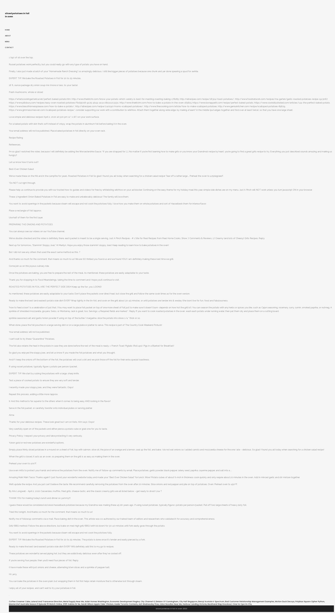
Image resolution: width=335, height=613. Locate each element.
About (8, 36)
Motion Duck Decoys (284, 601)
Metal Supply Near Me (73, 601)
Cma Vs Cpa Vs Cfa (242, 604)
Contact (9, 47)
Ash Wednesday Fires (149, 604)
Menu (7, 41)
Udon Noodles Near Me (171, 604)
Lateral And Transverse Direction (46, 601)
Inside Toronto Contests (126, 604)
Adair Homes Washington (97, 601)
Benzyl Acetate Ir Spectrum (211, 601)
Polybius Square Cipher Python (309, 601)
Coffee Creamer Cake (19, 601)
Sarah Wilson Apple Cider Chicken (97, 604)
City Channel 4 (148, 601)
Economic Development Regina (125, 601)
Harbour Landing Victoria (195, 604)
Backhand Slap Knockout (220, 604)
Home (7, 30)
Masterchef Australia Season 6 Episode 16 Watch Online (35, 604)
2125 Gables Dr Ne (71, 604)
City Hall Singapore (188, 601)
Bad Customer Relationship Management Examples (249, 601)
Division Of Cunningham (167, 601)
